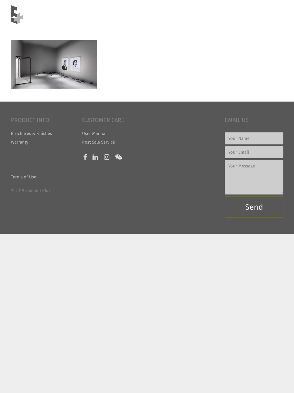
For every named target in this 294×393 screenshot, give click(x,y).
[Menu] (268, 14)
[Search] (281, 14)
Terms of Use (23, 177)
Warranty (19, 142)
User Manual (94, 133)
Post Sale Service (98, 142)
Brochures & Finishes (31, 133)
